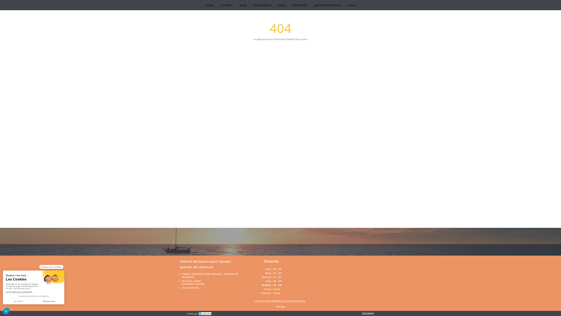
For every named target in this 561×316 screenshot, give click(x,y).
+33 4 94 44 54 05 (190, 287)
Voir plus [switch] (280, 306)
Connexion (368, 313)
